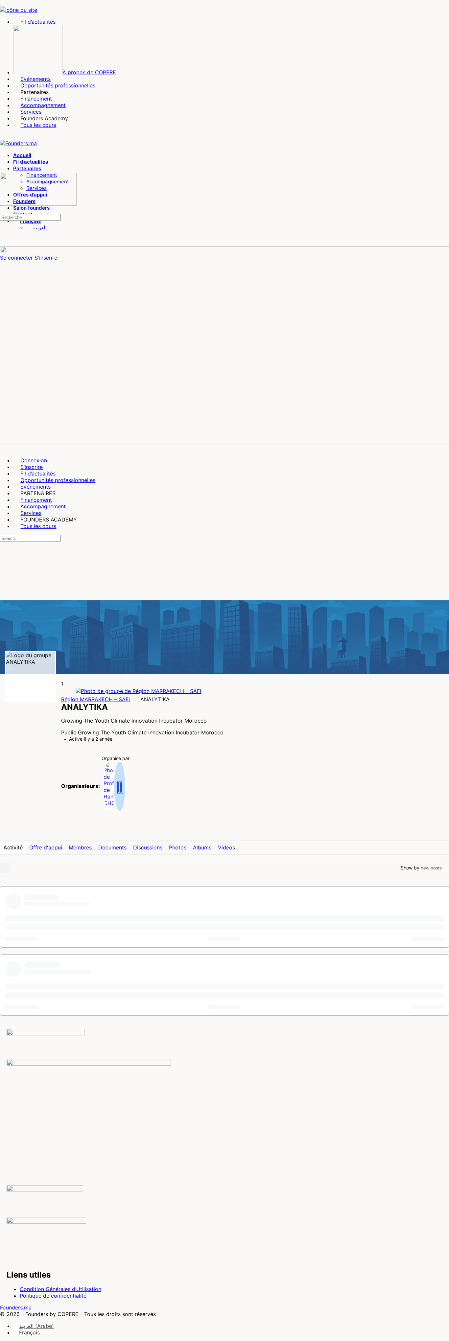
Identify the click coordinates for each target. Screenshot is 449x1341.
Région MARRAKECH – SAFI (95, 699)
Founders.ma (16, 1307)
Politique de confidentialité (53, 1295)
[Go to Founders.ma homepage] (18, 143)
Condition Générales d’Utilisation (60, 1289)
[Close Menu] (3, 448)
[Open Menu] (3, 169)
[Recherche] (3, 210)
